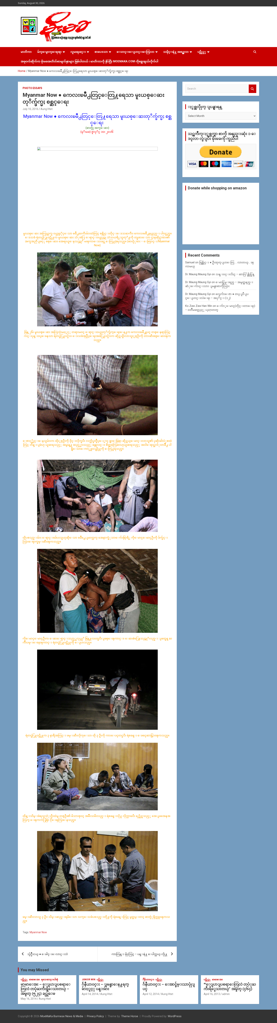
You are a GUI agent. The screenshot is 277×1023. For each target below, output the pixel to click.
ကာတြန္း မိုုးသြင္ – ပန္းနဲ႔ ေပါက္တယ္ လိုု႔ (139, 954)
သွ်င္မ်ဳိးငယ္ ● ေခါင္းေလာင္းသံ (47, 954)
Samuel (189, 262)
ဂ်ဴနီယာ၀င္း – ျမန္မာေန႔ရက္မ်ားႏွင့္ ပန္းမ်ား (105, 986)
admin (226, 994)
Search (252, 89)
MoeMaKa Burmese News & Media (61, 1016)
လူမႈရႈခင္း (78, 51)
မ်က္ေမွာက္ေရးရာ (49, 51)
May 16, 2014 (29, 998)
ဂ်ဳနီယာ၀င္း (148, 979)
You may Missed (35, 970)
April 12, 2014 (151, 994)
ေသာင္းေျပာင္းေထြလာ (135, 51)
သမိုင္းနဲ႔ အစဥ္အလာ (176, 51)
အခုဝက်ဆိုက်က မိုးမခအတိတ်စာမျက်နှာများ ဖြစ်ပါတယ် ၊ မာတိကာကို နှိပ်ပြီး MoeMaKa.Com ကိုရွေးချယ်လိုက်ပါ (89, 61)
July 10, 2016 (30, 108)
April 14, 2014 (90, 994)
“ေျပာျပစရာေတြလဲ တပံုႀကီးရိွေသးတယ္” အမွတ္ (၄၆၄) (230, 986)
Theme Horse (129, 1016)
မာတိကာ (26, 51)
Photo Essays (32, 88)
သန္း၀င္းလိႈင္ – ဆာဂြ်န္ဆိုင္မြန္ (235, 274)
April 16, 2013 (212, 994)
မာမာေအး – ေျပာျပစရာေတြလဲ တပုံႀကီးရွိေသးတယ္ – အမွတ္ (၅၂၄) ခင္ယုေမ (45, 989)
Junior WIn (88, 979)
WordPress (174, 1016)
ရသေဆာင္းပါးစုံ (49, 979)
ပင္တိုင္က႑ (201, 51)
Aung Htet (47, 108)
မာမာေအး (34, 979)
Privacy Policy (95, 1016)
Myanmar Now (38, 932)
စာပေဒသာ (101, 51)
